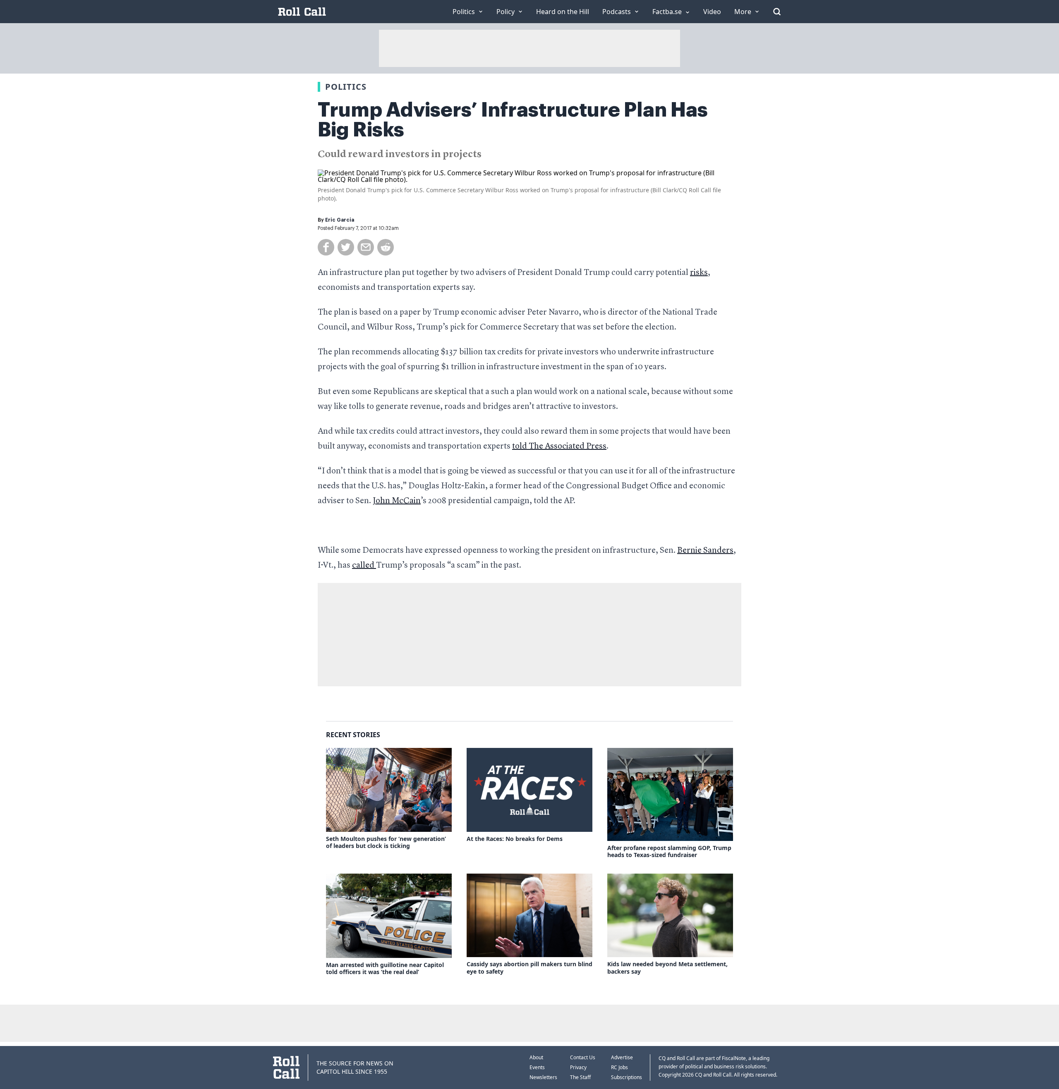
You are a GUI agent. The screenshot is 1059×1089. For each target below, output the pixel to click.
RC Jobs (619, 1067)
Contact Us (582, 1057)
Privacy (578, 1067)
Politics (346, 86)
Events (537, 1067)
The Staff (580, 1077)
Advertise (622, 1057)
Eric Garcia (339, 219)
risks (699, 273)
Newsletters (543, 1077)
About (536, 1057)
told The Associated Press (559, 446)
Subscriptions (626, 1077)
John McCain (397, 501)
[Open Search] (777, 11)
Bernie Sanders (705, 551)
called (364, 565)
